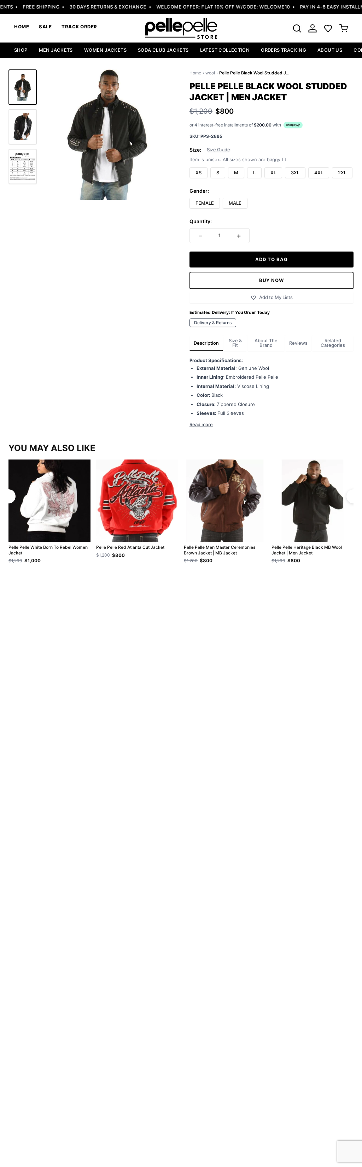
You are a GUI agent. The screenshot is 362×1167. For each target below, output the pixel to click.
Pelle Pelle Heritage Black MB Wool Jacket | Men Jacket (307, 550)
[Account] (312, 28)
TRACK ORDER (79, 26)
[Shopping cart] (343, 28)
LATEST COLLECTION (225, 50)
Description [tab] (206, 343)
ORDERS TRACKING (283, 50)
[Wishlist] (328, 28)
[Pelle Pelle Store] (181, 28)
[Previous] (8, 496)
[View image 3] (22, 166)
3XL (295, 172)
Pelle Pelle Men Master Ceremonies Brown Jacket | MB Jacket (219, 550)
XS (198, 172)
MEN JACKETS (56, 50)
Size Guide (218, 149)
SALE (45, 26)
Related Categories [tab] (333, 343)
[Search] (297, 28)
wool (210, 72)
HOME (21, 26)
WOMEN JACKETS (105, 50)
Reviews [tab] (298, 343)
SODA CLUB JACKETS (163, 50)
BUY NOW (271, 280)
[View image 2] (22, 127)
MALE (235, 203)
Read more (201, 424)
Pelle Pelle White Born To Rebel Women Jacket (48, 550)
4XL (318, 172)
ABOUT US (329, 50)
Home (195, 72)
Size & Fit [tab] (235, 343)
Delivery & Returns (213, 322)
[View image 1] (22, 87)
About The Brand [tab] (266, 343)
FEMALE (204, 203)
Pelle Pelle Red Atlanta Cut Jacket (130, 547)
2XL (342, 172)
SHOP (21, 50)
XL (273, 172)
